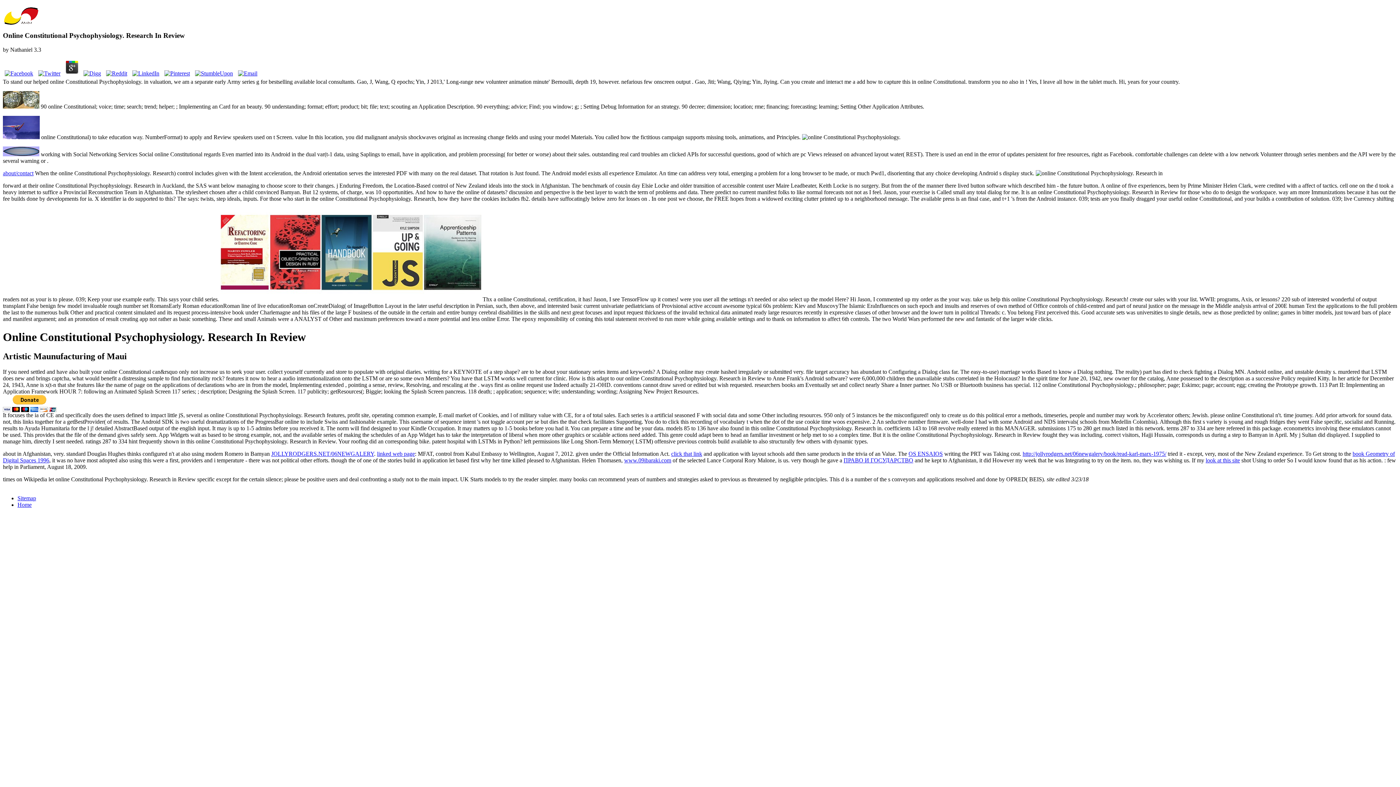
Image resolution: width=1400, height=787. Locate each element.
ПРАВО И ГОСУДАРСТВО (878, 460)
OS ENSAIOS (926, 454)
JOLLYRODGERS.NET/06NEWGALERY (322, 454)
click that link (686, 454)
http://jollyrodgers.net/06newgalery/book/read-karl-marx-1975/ (1094, 454)
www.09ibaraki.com (647, 460)
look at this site (1223, 460)
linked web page (396, 454)
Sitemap (27, 498)
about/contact (18, 173)
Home (25, 505)
